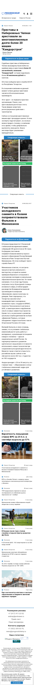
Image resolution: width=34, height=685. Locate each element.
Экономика (7, 431)
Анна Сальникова (14, 230)
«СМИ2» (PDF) (26, 671)
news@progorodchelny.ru (16, 631)
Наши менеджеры (16, 622)
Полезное (6, 476)
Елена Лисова (7, 52)
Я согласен (17, 683)
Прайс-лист (16, 619)
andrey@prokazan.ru (16, 616)
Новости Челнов (8, 25)
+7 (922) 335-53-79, (16, 629)
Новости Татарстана (9, 203)
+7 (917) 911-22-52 (16, 614)
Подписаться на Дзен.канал (17, 59)
